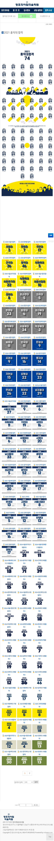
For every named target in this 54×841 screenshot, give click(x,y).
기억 (16, 805)
